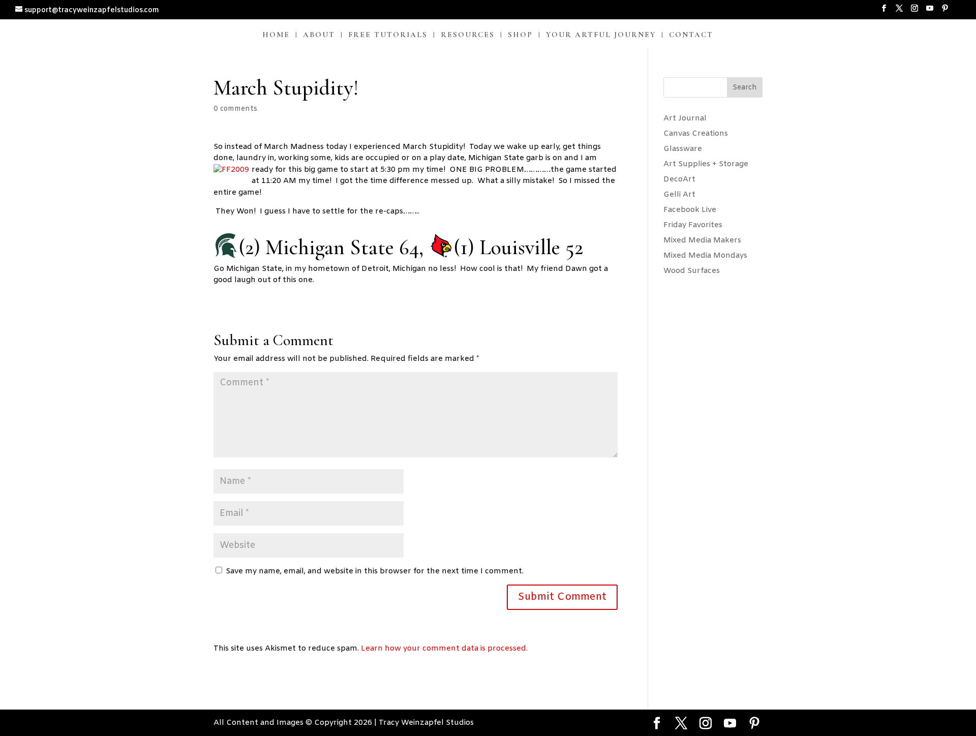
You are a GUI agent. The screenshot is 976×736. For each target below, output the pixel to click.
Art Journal (685, 118)
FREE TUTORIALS (388, 35)
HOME (276, 35)
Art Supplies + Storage (705, 164)
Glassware (682, 149)
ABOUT (319, 35)
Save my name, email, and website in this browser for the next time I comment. (375, 571)
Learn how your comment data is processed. (444, 648)
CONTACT (691, 35)
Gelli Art (679, 195)
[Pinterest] (945, 12)
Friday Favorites (692, 225)
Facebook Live (689, 210)
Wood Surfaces (691, 271)
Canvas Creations (695, 134)
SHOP (520, 35)
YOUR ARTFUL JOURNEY (601, 35)
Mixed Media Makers (702, 240)
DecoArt (679, 179)
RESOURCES (468, 35)
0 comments (235, 109)
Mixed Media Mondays (705, 256)
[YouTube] (929, 12)
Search (745, 88)
